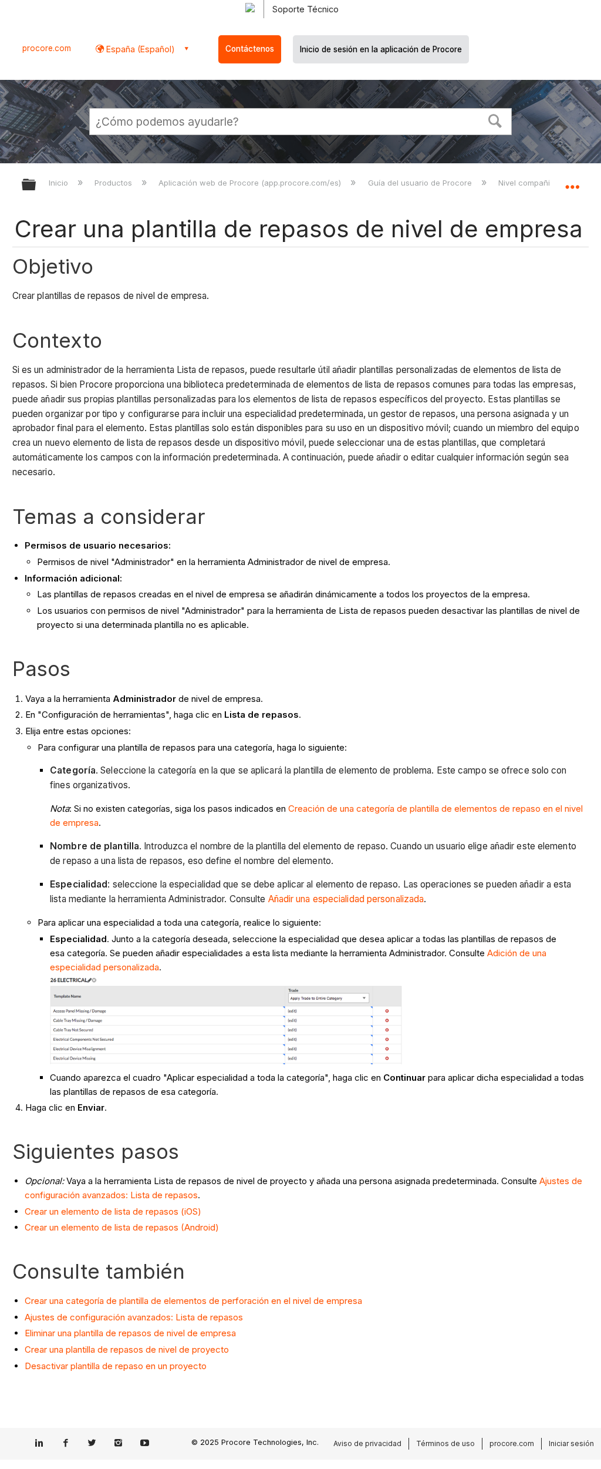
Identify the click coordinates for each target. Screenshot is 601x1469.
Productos (114, 182)
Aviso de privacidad (367, 1443)
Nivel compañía (527, 182)
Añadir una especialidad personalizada (346, 899)
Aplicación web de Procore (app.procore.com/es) (250, 182)
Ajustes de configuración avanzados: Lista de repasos (134, 1317)
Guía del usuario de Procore (421, 182)
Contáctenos (249, 48)
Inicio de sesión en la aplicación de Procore (381, 49)
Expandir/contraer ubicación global (572, 181)
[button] (495, 119)
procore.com (46, 48)
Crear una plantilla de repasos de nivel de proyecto (127, 1349)
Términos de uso (445, 1443)
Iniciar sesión (571, 1443)
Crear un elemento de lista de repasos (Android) (122, 1227)
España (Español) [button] (139, 49)
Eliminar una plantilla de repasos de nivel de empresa (130, 1333)
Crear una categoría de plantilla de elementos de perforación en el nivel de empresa (193, 1300)
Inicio (59, 182)
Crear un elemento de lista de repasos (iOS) (113, 1211)
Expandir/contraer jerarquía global (36, 185)
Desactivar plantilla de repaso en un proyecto (116, 1365)
